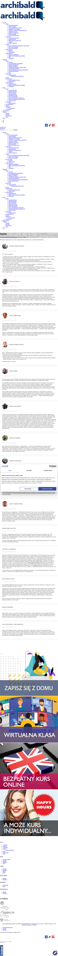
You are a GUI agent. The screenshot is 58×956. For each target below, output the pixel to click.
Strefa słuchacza (9, 53)
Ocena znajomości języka (14, 80)
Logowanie (2, 128)
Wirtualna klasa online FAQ (14, 40)
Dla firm (7, 114)
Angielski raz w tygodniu (14, 29)
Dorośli (4, 22)
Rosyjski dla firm (12, 92)
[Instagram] (53, 125)
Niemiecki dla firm (12, 91)
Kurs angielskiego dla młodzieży (15, 63)
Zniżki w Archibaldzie (13, 54)
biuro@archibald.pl (25, 923)
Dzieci (4, 871)
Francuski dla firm (12, 94)
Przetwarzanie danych (8, 927)
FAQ (4, 854)
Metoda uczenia (12, 103)
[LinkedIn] (56, 125)
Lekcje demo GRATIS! (13, 38)
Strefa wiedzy (6, 110)
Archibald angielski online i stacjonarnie (9, 237)
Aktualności (11, 58)
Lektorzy (10, 41)
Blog (9, 57)
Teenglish (10, 62)
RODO (4, 928)
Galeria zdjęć (6, 852)
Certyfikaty (5, 847)
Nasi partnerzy (11, 108)
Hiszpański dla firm (12, 95)
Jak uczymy (8, 36)
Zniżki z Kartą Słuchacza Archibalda (16, 55)
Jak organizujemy (10, 104)
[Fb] (46, 125)
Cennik (7, 44)
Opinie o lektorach (12, 43)
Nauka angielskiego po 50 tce (15, 27)
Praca (7, 117)
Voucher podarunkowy (13, 71)
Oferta (7, 24)
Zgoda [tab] (10, 470)
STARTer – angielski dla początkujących (17, 30)
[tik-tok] (49, 125)
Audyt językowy (12, 100)
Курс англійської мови (13, 35)
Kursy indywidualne (13, 48)
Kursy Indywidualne (13, 25)
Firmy (4, 87)
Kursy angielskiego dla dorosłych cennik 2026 (18, 45)
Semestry (10, 50)
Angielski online (12, 39)
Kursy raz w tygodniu (13, 47)
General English (12, 26)
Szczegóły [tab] (29, 470)
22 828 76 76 (3, 127)
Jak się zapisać (9, 49)
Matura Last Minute (12, 66)
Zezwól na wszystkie (47, 488)
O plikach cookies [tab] (47, 470)
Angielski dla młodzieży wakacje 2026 (17, 67)
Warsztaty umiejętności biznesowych (16, 99)
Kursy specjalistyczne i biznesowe (16, 98)
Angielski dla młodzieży (13, 68)
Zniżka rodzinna (12, 83)
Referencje (8, 106)
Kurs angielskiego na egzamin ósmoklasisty (18, 69)
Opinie (4, 848)
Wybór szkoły (11, 52)
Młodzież (5, 59)
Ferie (9, 72)
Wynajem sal (8, 109)
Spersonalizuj (28, 488)
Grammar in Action (12, 31)
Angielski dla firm (12, 90)
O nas (20, 237)
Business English (12, 34)
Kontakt (4, 112)
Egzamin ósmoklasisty (13, 64)
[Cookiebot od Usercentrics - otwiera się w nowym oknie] (50, 466)
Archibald (5, 845)
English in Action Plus (13, 32)
